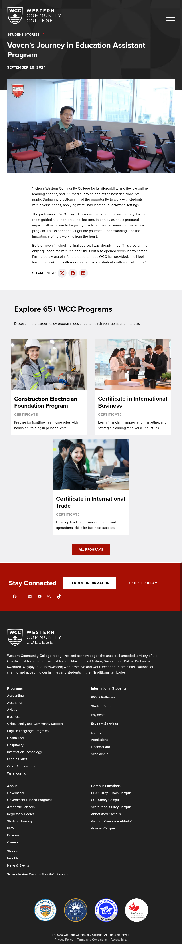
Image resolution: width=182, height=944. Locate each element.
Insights (13, 858)
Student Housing (19, 821)
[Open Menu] (170, 17)
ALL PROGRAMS (91, 549)
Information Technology (24, 752)
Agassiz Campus (103, 828)
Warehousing (16, 773)
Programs (15, 688)
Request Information (89, 583)
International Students (108, 688)
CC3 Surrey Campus (105, 799)
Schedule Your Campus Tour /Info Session (37, 874)
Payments (98, 714)
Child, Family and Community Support (35, 723)
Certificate (26, 414)
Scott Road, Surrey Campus (111, 807)
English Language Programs (28, 730)
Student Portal (101, 706)
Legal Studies (17, 759)
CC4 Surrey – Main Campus (111, 793)
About (12, 785)
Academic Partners (21, 807)
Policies (13, 835)
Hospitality (15, 745)
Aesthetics (14, 702)
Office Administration (22, 766)
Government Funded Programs (29, 799)
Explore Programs (143, 583)
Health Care (16, 738)
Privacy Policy (64, 939)
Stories (12, 851)
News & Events (18, 865)
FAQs (11, 828)
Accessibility (119, 939)
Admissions (99, 739)
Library (96, 732)
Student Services (104, 723)
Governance (16, 793)
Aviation (13, 709)
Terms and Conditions (92, 939)
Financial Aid (100, 746)
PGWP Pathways (103, 697)
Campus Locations (106, 785)
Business (13, 716)
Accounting (15, 695)
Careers (12, 842)
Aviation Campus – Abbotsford (114, 821)
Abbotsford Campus (106, 814)
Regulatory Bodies (20, 814)
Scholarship (99, 754)
